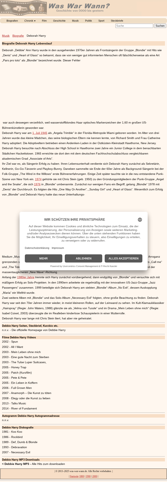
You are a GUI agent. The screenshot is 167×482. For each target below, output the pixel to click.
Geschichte (59, 20)
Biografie (18, 35)
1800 (81, 476)
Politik (88, 20)
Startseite (74, 476)
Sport (101, 20)
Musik (75, 20)
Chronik (28, 20)
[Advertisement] (83, 91)
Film (44, 20)
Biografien (12, 20)
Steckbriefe (117, 20)
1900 (88, 476)
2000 (94, 476)
